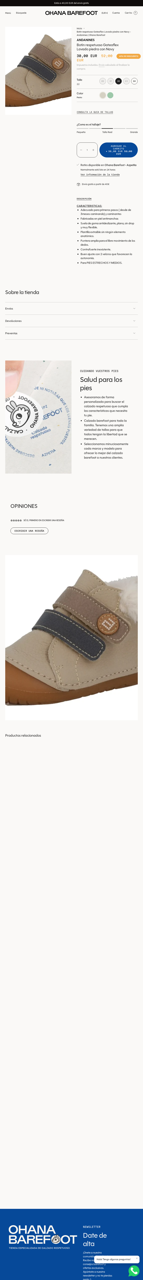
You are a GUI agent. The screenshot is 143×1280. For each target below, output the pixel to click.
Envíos (9, 309)
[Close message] (137, 1258)
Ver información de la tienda (100, 174)
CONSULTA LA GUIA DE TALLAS (95, 112)
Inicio (79, 28)
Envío (102, 65)
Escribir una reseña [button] (29, 530)
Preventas (11, 333)
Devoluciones (13, 321)
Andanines (86, 40)
